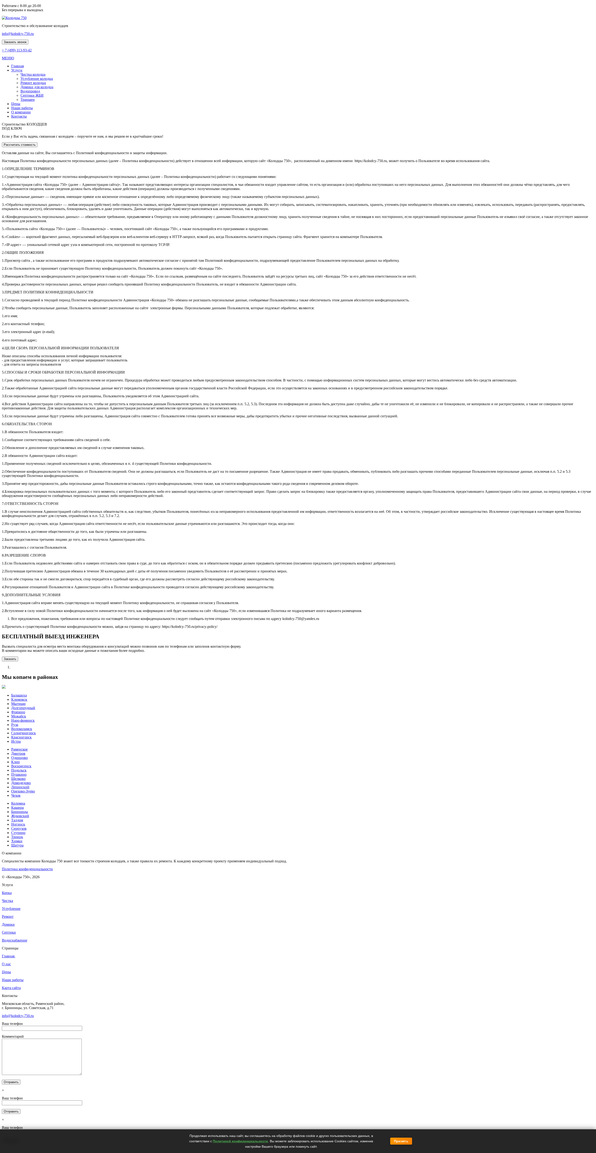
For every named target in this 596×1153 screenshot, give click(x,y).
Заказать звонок (15, 42)
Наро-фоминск (23, 720)
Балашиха (19, 695)
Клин (15, 762)
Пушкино (19, 774)
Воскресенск (21, 766)
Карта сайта (11, 988)
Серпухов (19, 828)
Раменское (19, 749)
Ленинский (20, 787)
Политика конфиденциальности (27, 869)
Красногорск (21, 737)
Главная (8, 956)
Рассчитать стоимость (20, 144)
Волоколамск (21, 729)
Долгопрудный (23, 708)
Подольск (19, 770)
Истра (16, 741)
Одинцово (19, 758)
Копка (7, 893)
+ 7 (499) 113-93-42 (17, 50)
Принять (401, 1141)
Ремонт (8, 916)
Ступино (18, 833)
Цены (6, 972)
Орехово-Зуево (23, 791)
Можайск (18, 716)
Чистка (7, 901)
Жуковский (20, 816)
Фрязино (18, 712)
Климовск (19, 699)
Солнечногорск (23, 733)
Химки (16, 841)
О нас (6, 964)
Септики (9, 932)
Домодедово (21, 783)
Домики (8, 924)
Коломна (18, 803)
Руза (14, 725)
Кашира (17, 807)
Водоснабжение (14, 940)
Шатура (17, 845)
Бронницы (19, 812)
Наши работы (13, 980)
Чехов (15, 795)
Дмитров (18, 753)
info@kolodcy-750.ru (18, 34)
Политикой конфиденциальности (240, 1141)
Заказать (10, 659)
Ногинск (18, 824)
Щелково (18, 779)
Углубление (11, 909)
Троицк (17, 837)
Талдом (17, 820)
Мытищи (18, 704)
